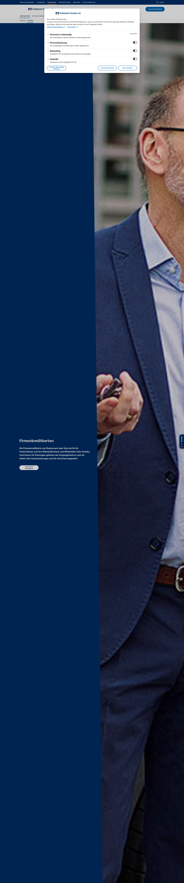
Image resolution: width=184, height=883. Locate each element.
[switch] (135, 42)
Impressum (71, 27)
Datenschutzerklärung (55, 27)
